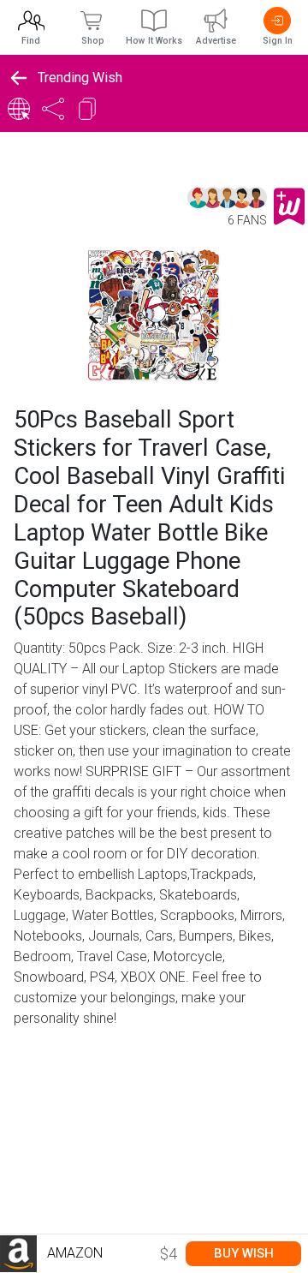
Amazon (73, 1253)
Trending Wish (80, 77)
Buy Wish (244, 1253)
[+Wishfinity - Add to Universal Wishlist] (289, 206)
